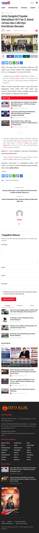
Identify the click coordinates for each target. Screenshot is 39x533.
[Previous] (18, 132)
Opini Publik (30, 445)
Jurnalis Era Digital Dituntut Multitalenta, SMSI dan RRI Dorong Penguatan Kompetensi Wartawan (23, 113)
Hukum (3, 459)
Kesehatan (17, 450)
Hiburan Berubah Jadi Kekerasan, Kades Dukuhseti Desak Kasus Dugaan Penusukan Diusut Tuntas (23, 371)
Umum (29, 459)
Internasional (18, 447)
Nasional (16, 459)
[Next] (21, 132)
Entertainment (5, 455)
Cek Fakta (4, 450)
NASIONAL (24, 7)
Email (3, 275)
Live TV (16, 455)
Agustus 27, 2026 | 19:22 (19, 108)
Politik (29, 447)
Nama (3, 267)
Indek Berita (17, 443)
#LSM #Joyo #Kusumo (12, 180)
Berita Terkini (9, 12)
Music (16, 457)
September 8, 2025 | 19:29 (20, 30)
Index (15, 445)
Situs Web (4, 283)
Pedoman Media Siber (7, 523)
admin (8, 30)
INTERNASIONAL (13, 7)
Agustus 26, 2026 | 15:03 (18, 375)
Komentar (5, 244)
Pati (17, 72)
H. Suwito (25, 143)
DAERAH (32, 7)
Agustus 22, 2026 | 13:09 (19, 117)
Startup (29, 452)
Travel (29, 457)
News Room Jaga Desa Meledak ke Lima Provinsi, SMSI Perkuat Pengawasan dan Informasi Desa (22, 381)
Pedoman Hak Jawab (21, 523)
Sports (29, 450)
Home (2, 12)
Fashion (3, 457)
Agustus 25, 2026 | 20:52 (18, 385)
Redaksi (9, 521)
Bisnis (3, 445)
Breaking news (5, 447)
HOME (3, 7)
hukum (5, 145)
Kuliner (16, 452)
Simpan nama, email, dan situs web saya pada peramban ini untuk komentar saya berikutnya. (20, 293)
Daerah (3, 452)
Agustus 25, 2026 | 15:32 (18, 393)
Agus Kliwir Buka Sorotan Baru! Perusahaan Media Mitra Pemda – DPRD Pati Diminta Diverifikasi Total (24, 104)
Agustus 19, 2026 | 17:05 (19, 127)
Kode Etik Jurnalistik (20, 521)
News (28, 443)
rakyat (17, 76)
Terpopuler (30, 455)
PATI (3, 67)
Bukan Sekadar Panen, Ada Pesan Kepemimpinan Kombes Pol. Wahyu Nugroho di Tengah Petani (24, 122)
